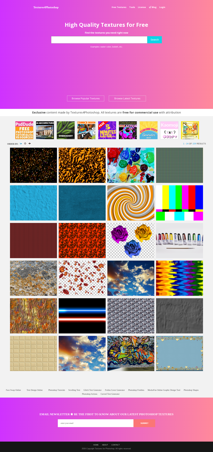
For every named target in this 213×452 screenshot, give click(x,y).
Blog (153, 7)
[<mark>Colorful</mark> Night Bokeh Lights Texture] (33, 182)
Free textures (119, 7)
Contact (115, 445)
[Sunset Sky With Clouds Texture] (130, 295)
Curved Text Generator (110, 394)
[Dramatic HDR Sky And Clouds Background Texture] (82, 370)
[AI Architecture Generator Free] (45, 130)
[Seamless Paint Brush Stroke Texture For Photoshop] (33, 333)
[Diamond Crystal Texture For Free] (130, 333)
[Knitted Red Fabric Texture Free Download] (33, 257)
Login (162, 7)
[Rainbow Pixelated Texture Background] (179, 295)
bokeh (115, 46)
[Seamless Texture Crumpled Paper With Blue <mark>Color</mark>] (33, 220)
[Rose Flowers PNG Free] (130, 257)
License (142, 7)
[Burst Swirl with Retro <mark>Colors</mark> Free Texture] (130, 220)
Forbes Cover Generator (115, 390)
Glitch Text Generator (93, 390)
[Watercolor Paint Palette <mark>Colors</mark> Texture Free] (130, 182)
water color (105, 46)
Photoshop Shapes (191, 390)
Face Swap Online (13, 390)
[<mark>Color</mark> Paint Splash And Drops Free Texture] (82, 182)
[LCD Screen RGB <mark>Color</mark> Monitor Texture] (179, 182)
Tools (132, 7)
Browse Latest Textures (127, 98)
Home (96, 445)
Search (155, 39)
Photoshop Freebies (136, 390)
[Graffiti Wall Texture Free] (130, 370)
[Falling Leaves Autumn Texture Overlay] (82, 295)
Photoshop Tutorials (56, 390)
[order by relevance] (21, 143)
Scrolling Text (74, 390)
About (105, 445)
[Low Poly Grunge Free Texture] (82, 257)
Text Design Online (35, 390)
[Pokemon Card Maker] (190, 130)
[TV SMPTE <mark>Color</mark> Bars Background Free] (179, 220)
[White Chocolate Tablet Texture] (33, 370)
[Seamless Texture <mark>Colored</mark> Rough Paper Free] (82, 220)
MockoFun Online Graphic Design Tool (164, 390)
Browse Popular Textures (86, 98)
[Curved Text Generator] (149, 130)
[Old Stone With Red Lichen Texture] (33, 295)
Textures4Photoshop (46, 7)
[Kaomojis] (169, 130)
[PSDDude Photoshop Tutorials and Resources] (24, 130)
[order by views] (29, 143)
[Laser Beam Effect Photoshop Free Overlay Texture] (82, 333)
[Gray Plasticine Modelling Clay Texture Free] (179, 333)
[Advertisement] (106, 72)
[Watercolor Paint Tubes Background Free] (179, 257)
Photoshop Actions (89, 394)
